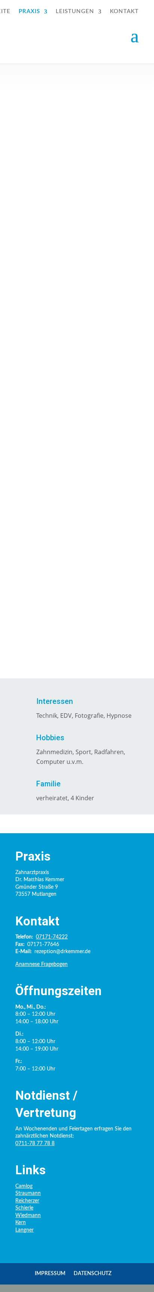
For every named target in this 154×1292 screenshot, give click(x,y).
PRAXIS (29, 11)
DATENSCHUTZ (92, 1273)
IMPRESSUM (50, 1273)
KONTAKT (124, 11)
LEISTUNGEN (75, 11)
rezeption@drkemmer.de (68, 267)
